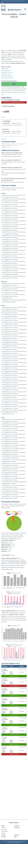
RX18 (11, 290)
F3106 (11, 202)
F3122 (11, 224)
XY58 (11, 478)
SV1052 (12, 377)
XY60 (11, 485)
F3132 (11, 235)
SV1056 (12, 384)
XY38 (11, 456)
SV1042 (12, 358)
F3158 (11, 268)
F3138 (11, 243)
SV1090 (12, 406)
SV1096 (12, 410)
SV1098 (12, 414)
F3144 (11, 250)
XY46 (11, 470)
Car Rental (17, 827)
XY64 (11, 492)
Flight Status (4, 68)
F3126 (11, 228)
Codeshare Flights (6, 70)
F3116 (11, 213)
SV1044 (12, 362)
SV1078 (12, 388)
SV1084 (12, 399)
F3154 (11, 261)
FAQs (15, 836)
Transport (16, 835)
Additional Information (7, 72)
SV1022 (12, 322)
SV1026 (12, 329)
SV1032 (12, 340)
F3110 (11, 206)
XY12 (11, 423)
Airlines (3, 833)
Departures (4, 829)
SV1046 (12, 366)
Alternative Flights (6, 74)
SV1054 (12, 380)
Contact (20, 841)
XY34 (11, 448)
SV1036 (12, 347)
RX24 (11, 294)
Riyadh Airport (14, 10)
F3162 (11, 276)
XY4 (11, 459)
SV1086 (12, 402)
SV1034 (12, 344)
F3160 (11, 272)
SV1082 (12, 395)
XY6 (11, 481)
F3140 (11, 246)
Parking (3, 835)
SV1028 (12, 333)
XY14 (11, 426)
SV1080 (12, 391)
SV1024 (12, 325)
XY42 (11, 467)
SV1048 (12, 369)
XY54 (11, 474)
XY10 (11, 419)
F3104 (11, 199)
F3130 (11, 232)
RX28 (11, 298)
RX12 (11, 287)
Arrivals (3, 827)
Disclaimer (16, 841)
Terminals (16, 825)
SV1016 (12, 311)
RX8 (11, 300)
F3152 (11, 257)
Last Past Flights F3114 (7, 77)
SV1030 (12, 336)
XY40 (11, 463)
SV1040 (12, 355)
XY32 (11, 445)
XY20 (11, 434)
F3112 (11, 210)
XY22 (11, 437)
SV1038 (12, 351)
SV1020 (12, 318)
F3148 (11, 254)
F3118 (11, 217)
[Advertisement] (14, 34)
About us (24, 841)
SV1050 (12, 373)
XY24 (11, 441)
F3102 (11, 195)
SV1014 (12, 307)
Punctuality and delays (7, 76)
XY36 (11, 452)
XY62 (11, 489)
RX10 (11, 283)
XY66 (11, 496)
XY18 (11, 430)
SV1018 (12, 314)
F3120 (11, 221)
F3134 (11, 239)
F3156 (11, 265)
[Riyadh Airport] (3, 7)
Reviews (3, 836)
